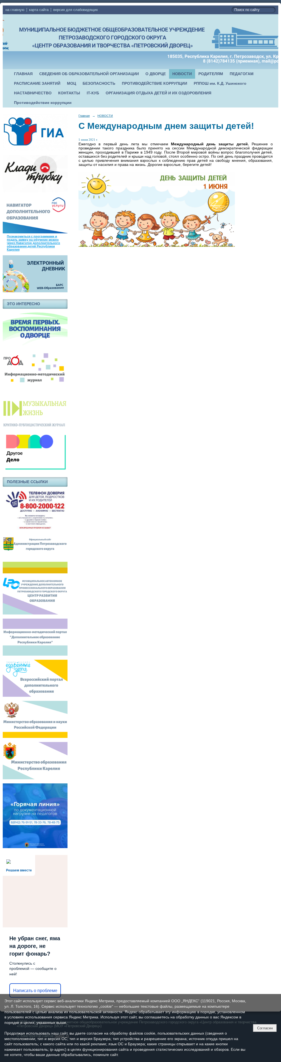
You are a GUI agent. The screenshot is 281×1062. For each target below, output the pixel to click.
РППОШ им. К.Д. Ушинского (220, 83)
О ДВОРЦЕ (155, 74)
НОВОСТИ (182, 74)
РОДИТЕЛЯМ (210, 74)
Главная (84, 115)
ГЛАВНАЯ (23, 74)
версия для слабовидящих (75, 10)
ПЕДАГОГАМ (242, 74)
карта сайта (39, 10)
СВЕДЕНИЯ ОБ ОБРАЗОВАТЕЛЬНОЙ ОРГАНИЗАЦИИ (89, 74)
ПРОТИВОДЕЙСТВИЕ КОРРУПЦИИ (154, 83)
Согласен (265, 1028)
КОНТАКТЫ (69, 93)
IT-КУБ (93, 93)
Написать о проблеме (35, 990)
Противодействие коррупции (43, 103)
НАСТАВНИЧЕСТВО (33, 93)
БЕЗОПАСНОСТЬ (99, 83)
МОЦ (71, 83)
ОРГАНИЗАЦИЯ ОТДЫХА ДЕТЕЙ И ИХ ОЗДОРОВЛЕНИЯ (158, 93)
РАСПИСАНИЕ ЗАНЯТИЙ (37, 83)
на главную (14, 10)
